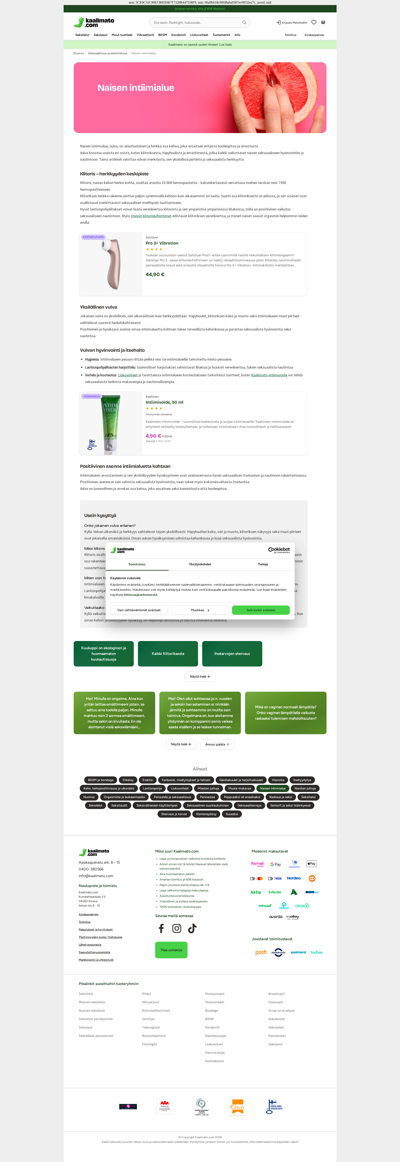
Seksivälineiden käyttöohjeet (157, 805)
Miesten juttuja (208, 788)
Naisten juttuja (305, 788)
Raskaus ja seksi (280, 797)
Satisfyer (148, 1019)
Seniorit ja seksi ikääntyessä (290, 805)
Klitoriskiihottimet (156, 1010)
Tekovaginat (151, 1027)
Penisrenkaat (214, 1002)
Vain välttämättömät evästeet (139, 610)
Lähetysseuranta (90, 945)
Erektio (148, 780)
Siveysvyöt (275, 1002)
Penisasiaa (207, 797)
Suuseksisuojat (215, 1035)
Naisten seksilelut (92, 1010)
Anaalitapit (276, 993)
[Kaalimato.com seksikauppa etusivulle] (110, 22)
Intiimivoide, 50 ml (164, 402)
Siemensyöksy (206, 814)
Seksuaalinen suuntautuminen (208, 805)
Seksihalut (308, 797)
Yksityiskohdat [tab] (200, 564)
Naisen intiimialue (273, 788)
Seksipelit (275, 1044)
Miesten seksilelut (92, 1002)
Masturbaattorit (154, 1035)
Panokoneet (277, 1035)
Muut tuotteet (122, 35)
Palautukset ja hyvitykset (96, 929)
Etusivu (78, 53)
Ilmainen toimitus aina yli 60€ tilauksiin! (200, 9)
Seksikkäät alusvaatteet (96, 1035)
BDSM (162, 35)
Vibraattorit (145, 35)
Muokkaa (197, 610)
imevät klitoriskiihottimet (151, 215)
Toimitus (290, 35)
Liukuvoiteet (199, 35)
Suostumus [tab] (137, 564)
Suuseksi (232, 814)
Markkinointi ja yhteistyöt (96, 960)
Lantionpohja (152, 788)
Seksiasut (101, 35)
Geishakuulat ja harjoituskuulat (241, 780)
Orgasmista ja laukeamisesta (124, 797)
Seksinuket (276, 1027)
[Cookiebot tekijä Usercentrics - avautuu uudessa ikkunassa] (271, 550)
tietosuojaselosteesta (140, 594)
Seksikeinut (276, 1019)
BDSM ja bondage (100, 780)
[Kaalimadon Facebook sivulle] (161, 928)
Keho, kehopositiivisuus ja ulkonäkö (109, 788)
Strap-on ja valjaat (281, 1010)
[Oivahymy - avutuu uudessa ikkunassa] (238, 1106)
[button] (244, 22)
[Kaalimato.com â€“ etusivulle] (94, 852)
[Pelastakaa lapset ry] (128, 1106)
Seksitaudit (119, 805)
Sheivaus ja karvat (174, 814)
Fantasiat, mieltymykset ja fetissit (186, 780)
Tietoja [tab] (263, 564)
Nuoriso (89, 797)
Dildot (146, 993)
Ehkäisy (128, 780)
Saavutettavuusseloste (94, 952)
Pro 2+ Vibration (162, 243)
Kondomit (178, 35)
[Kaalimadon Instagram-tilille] (177, 928)
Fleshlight (149, 1044)
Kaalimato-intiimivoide (269, 375)
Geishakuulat (214, 1061)
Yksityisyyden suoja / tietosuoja (100, 937)
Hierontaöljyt (215, 1052)
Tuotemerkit (221, 35)
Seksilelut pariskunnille (96, 1019)
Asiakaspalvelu (314, 35)
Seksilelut (82, 35)
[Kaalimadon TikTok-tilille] (192, 928)
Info (237, 35)
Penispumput (215, 993)
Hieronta (278, 780)
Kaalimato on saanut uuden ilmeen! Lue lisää (200, 44)
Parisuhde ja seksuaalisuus (172, 797)
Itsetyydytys (302, 780)
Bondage (211, 1010)
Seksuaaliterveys (249, 805)
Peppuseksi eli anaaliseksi (242, 797)
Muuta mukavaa (239, 788)
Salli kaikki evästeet (261, 610)
